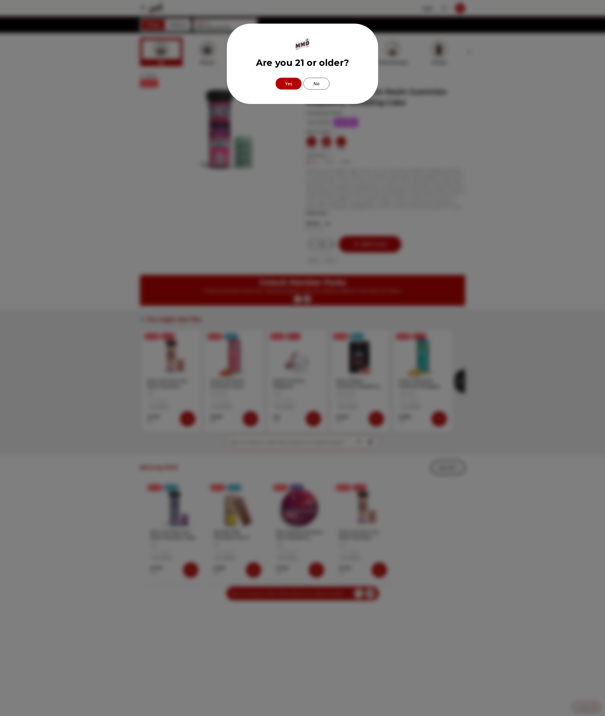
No (316, 83)
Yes (288, 83)
